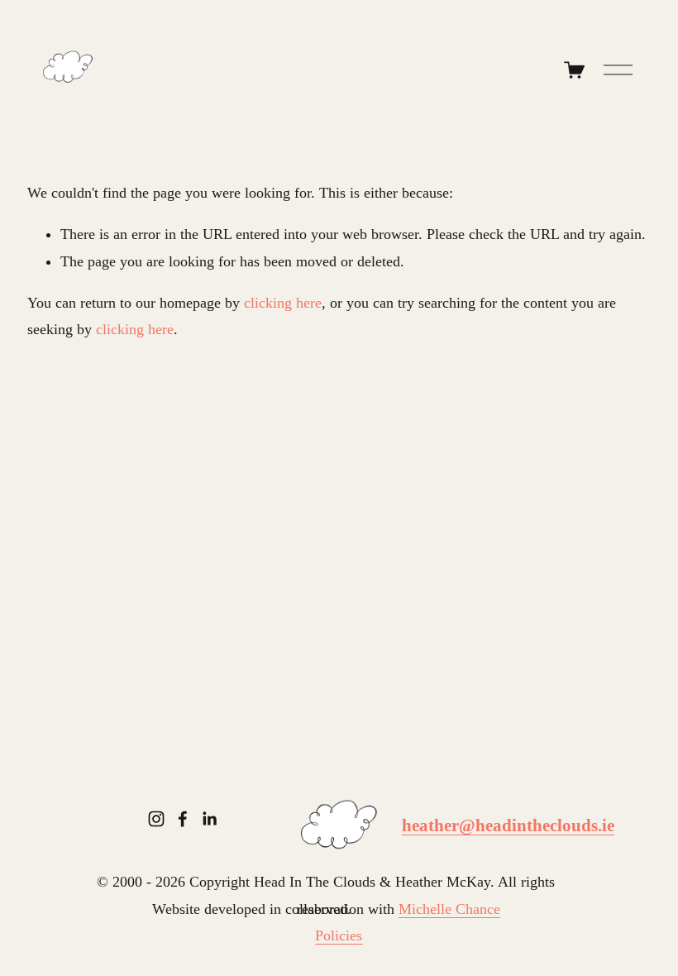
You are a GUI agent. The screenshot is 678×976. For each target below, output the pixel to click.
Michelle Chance (449, 909)
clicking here (283, 302)
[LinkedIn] (209, 819)
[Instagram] (156, 819)
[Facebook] (182, 819)
